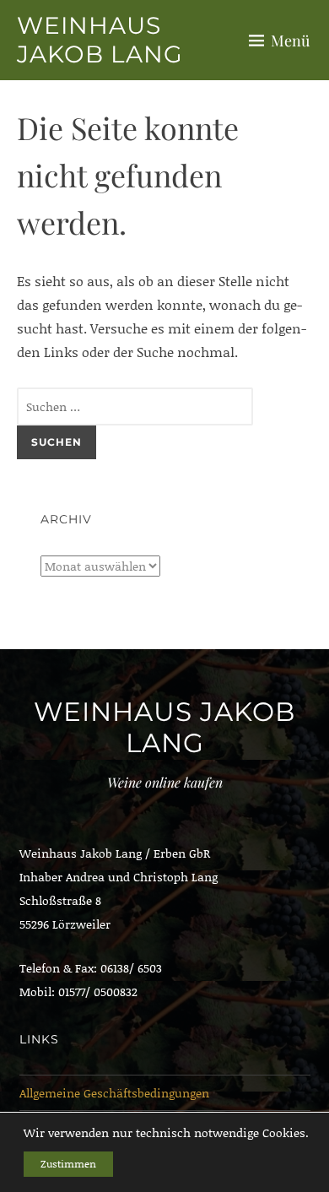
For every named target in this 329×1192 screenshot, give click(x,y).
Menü (290, 40)
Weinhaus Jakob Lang (100, 39)
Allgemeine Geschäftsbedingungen (114, 1093)
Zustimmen (68, 1164)
